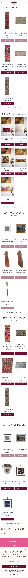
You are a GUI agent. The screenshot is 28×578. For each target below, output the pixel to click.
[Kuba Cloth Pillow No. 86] (7, 157)
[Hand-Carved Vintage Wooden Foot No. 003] (7, 259)
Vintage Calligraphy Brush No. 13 (7, 302)
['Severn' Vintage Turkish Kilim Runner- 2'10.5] (7, 53)
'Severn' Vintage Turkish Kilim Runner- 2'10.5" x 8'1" (7, 66)
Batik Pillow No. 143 (7, 198)
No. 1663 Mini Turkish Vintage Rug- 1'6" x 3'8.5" (21, 65)
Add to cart (20, 72)
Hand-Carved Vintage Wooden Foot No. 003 (7, 271)
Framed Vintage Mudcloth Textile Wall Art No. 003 (21, 480)
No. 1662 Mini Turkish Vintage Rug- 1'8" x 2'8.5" (21, 32)
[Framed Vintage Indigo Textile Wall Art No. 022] (7, 228)
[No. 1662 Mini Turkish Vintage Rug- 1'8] (21, 20)
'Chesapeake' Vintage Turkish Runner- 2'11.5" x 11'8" (7, 33)
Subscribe (14, 566)
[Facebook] (10, 574)
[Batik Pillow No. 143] (7, 186)
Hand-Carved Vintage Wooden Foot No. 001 (21, 271)
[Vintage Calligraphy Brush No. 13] (7, 290)
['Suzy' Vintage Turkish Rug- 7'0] (7, 366)
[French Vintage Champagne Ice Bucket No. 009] (7, 468)
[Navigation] (1, 2)
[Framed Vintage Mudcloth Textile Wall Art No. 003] (21, 468)
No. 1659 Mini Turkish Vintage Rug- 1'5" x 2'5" (20, 378)
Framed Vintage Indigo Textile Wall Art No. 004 (7, 513)
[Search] (23, 2)
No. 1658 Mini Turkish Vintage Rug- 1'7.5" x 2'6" (21, 345)
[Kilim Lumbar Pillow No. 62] (7, 126)
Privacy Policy (9, 571)
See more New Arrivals (13, 107)
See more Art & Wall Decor (13, 523)
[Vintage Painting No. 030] (21, 228)
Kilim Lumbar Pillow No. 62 (7, 138)
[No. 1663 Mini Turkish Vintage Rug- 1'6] (21, 53)
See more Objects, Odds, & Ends (13, 312)
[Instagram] (14, 574)
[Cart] (26, 2)
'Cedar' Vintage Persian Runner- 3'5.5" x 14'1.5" (7, 97)
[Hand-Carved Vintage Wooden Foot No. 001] (21, 259)
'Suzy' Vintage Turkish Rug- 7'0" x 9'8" (7, 378)
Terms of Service (16, 571)
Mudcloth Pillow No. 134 (20, 168)
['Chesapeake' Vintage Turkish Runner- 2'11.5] (7, 20)
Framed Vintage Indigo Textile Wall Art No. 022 (7, 240)
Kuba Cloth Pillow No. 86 (7, 168)
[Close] (25, 549)
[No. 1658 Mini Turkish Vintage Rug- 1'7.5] (21, 333)
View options (7, 72)
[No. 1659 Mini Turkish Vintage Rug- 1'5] (21, 366)
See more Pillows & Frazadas (13, 207)
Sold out (7, 40)
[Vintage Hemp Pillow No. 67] (21, 126)
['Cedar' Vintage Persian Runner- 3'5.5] (7, 85)
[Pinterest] (17, 574)
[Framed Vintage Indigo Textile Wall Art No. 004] (7, 501)
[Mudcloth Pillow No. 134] (21, 157)
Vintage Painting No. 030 (21, 239)
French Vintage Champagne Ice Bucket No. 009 (7, 481)
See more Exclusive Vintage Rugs (13, 419)
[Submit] (25, 533)
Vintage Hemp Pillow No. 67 (21, 139)
